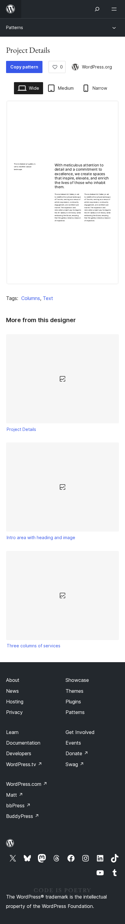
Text (48, 298)
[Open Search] (97, 9)
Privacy (14, 712)
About (12, 680)
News (12, 691)
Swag (75, 764)
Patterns (14, 27)
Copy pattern (24, 66)
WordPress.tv (24, 764)
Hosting (14, 702)
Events (73, 743)
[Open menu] (115, 9)
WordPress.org (97, 66)
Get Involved (80, 732)
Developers (18, 753)
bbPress (18, 805)
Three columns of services (33, 645)
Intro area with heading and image (41, 537)
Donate (77, 753)
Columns (30, 298)
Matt (14, 795)
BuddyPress (22, 816)
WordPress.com (26, 784)
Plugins (73, 702)
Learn (12, 732)
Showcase (77, 680)
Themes (74, 691)
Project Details (21, 429)
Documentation (23, 743)
